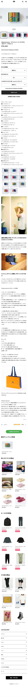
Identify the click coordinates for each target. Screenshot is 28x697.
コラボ (2, 663)
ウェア (2, 642)
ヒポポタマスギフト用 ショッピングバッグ (11, 81)
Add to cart (14, 92)
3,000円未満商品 (5, 667)
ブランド (2, 634)
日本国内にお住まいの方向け (14, 96)
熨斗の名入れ (4, 74)
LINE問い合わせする (14, 431)
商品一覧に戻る (14, 677)
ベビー (2, 650)
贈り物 (2, 638)
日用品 (2, 658)
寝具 (2, 654)
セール (2, 671)
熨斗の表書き (4, 67)
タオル (2, 646)
